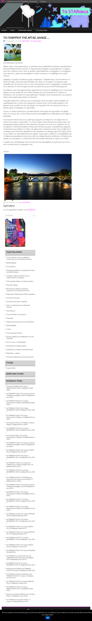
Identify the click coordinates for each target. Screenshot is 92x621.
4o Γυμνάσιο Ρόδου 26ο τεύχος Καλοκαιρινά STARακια (16, 436)
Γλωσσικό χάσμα (12, 285)
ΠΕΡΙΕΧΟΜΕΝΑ (11, 263)
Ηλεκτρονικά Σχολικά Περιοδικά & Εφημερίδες (22, 1)
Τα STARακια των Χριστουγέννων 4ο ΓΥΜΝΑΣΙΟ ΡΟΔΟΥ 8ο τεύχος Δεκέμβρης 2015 (20, 557)
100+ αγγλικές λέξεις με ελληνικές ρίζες (19, 281)
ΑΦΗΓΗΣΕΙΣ (25, 41)
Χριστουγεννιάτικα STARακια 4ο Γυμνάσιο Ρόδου (20, 595)
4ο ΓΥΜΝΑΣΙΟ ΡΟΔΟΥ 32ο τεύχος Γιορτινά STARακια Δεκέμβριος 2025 (20, 394)
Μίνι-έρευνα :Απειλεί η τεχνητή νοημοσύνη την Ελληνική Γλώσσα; (18, 289)
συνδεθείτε (30, 210)
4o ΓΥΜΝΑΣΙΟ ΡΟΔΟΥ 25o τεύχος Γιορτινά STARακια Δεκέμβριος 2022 (20, 444)
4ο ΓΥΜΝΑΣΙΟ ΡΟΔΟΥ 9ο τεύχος (17, 550)
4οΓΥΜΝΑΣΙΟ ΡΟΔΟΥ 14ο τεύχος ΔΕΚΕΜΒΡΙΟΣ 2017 (17, 520)
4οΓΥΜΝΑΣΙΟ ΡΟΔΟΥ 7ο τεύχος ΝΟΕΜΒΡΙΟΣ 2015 (16, 564)
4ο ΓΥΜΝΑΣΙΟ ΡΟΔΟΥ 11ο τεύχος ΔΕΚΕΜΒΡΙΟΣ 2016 (17, 538)
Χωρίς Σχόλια (37, 41)
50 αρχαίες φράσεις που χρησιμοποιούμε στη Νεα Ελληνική (20, 271)
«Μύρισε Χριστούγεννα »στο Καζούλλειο (20, 322)
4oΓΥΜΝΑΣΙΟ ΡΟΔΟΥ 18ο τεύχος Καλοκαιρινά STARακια (17, 493)
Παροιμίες (9, 318)
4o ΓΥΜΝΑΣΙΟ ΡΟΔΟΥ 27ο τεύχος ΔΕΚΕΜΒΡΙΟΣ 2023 (17, 429)
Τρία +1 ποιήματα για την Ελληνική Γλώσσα (18, 306)
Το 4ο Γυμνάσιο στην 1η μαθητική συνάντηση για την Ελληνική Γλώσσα (18, 258)
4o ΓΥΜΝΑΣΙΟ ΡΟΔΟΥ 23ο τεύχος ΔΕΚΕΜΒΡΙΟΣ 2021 (17, 456)
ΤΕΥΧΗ (12, 30)
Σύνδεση (43, 1)
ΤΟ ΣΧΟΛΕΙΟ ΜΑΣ (41, 30)
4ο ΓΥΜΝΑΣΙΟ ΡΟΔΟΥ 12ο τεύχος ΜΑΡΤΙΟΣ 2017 (20, 533)
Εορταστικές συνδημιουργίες (16, 346)
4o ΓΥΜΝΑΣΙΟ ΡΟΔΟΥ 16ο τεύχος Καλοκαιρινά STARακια (17, 507)
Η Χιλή (8, 329)
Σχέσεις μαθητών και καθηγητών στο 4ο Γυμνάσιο (20, 337)
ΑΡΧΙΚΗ (4, 30)
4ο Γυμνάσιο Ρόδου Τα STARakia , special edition (20, 423)
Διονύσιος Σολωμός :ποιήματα (16, 302)
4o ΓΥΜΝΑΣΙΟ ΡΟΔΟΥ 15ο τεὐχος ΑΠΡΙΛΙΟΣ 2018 (20, 515)
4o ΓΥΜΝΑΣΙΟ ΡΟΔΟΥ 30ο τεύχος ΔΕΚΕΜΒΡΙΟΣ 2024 (17, 409)
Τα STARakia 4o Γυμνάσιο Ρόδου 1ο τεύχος (18, 600)
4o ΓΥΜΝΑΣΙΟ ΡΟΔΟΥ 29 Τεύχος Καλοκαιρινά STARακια (17, 416)
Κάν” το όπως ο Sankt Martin (16, 342)
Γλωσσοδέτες (11, 267)
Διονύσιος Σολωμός (13, 298)
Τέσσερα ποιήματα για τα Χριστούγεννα (20, 357)
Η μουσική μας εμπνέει (14, 333)
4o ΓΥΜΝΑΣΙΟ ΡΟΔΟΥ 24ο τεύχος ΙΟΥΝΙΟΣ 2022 (20, 451)
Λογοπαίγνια (10, 311)
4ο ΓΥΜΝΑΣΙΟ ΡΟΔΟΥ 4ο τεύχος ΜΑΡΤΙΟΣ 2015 (20, 582)
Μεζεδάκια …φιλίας (13, 353)
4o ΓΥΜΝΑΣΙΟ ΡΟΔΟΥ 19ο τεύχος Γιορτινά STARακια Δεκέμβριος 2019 (20, 485)
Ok (48, 618)
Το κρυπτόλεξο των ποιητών (16, 314)
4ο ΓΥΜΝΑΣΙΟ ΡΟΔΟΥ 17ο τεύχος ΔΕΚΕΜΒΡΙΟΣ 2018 (17, 500)
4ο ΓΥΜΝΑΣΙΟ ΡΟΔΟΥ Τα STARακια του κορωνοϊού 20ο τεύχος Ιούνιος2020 (19, 478)
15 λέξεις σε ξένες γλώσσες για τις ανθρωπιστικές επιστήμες (18, 277)
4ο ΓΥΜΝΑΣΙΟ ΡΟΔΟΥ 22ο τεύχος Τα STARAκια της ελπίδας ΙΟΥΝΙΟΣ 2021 (18, 464)
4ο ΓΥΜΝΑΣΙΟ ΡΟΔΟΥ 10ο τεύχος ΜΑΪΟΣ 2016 (19, 546)
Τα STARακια (75, 11)
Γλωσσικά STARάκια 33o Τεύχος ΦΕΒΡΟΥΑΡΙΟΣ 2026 (17, 387)
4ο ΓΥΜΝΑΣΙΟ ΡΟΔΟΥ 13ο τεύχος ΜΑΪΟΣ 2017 (19, 527)
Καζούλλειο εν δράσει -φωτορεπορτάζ (19, 349)
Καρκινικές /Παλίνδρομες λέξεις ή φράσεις (20, 294)
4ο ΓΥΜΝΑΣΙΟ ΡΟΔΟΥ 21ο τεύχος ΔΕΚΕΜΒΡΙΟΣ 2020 (17, 471)
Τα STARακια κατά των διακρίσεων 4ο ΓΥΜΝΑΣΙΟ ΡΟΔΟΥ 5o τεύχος (19, 575)
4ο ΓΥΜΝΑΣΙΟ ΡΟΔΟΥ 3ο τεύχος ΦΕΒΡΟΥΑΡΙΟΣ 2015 (17, 588)
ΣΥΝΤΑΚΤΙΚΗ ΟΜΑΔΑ (25, 30)
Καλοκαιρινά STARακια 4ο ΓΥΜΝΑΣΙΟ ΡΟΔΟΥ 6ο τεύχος (18, 569)
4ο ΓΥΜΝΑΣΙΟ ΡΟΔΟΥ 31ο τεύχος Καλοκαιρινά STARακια (17, 402)
